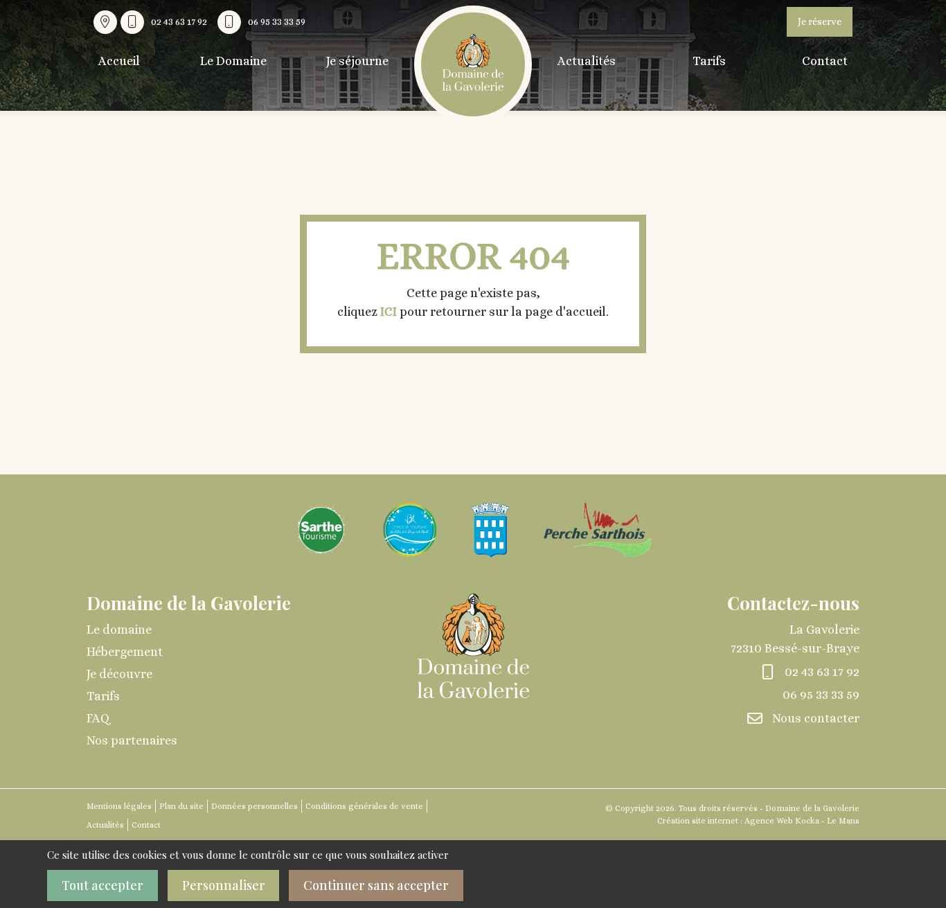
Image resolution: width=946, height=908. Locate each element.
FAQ (98, 718)
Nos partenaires (132, 740)
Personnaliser (223, 885)
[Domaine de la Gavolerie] (473, 61)
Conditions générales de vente (364, 806)
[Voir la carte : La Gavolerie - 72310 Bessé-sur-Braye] (105, 22)
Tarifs (709, 61)
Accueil (119, 61)
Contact (825, 61)
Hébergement (125, 652)
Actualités (586, 61)
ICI (388, 312)
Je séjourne (357, 61)
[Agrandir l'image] (321, 528)
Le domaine (119, 630)
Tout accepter (102, 885)
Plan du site (181, 806)
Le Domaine (233, 61)
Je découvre (119, 674)
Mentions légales (119, 806)
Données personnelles (254, 806)
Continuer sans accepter (376, 885)
